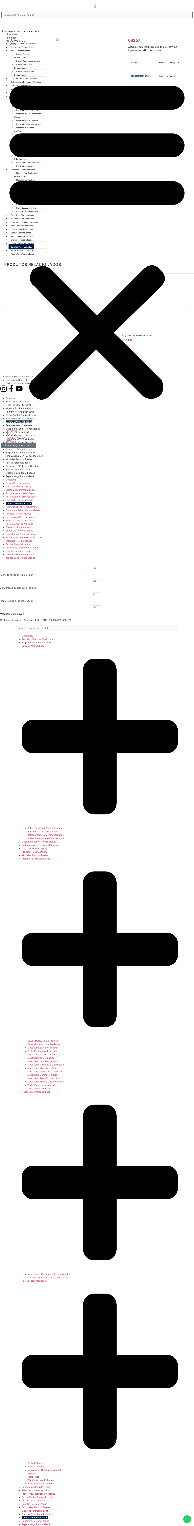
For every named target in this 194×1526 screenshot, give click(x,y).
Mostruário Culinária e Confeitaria (45, 1064)
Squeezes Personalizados (19, 530)
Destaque (11, 479)
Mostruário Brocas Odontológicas (45, 1081)
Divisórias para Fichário (40, 1480)
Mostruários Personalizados (21, 489)
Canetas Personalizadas (19, 503)
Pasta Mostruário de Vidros (42, 1051)
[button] (97, 237)
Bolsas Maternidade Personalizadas (46, 838)
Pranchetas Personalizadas (20, 520)
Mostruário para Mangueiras (42, 1061)
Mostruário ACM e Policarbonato (45, 1071)
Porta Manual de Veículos (19, 523)
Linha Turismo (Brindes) (18, 486)
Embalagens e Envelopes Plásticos (24, 455)
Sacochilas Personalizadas (20, 500)
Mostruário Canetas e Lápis (42, 1074)
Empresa (11, 37)
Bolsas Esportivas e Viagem (42, 831)
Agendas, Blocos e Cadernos (21, 506)
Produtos (12, 34)
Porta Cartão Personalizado (21, 496)
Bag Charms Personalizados (21, 534)
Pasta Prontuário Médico (40, 1483)
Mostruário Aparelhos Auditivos (44, 1078)
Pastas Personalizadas (18, 462)
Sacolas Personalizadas (18, 469)
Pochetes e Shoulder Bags (20, 493)
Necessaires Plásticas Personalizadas (47, 1277)
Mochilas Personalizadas (19, 459)
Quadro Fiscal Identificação (20, 472)
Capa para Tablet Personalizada (23, 510)
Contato (11, 44)
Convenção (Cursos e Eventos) (44, 1470)
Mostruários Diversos (38, 1088)
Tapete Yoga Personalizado (20, 476)
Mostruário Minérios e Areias (42, 1068)
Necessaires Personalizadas (21, 517)
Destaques (27, 635)
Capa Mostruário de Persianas (43, 1044)
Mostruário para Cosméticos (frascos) (47, 1054)
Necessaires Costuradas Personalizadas (48, 1274)
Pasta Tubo (33, 1476)
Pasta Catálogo (35, 1466)
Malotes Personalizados (18, 513)
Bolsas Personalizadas (18, 483)
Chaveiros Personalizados (20, 527)
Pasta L (31, 1473)
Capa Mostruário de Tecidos (42, 1040)
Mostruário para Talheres (40, 1057)
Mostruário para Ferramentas (43, 1047)
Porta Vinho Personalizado (41, 1085)
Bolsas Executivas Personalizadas (45, 834)
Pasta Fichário (35, 1463)
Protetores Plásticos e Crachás (22, 466)
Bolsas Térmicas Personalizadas (44, 828)
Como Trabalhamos (17, 41)
